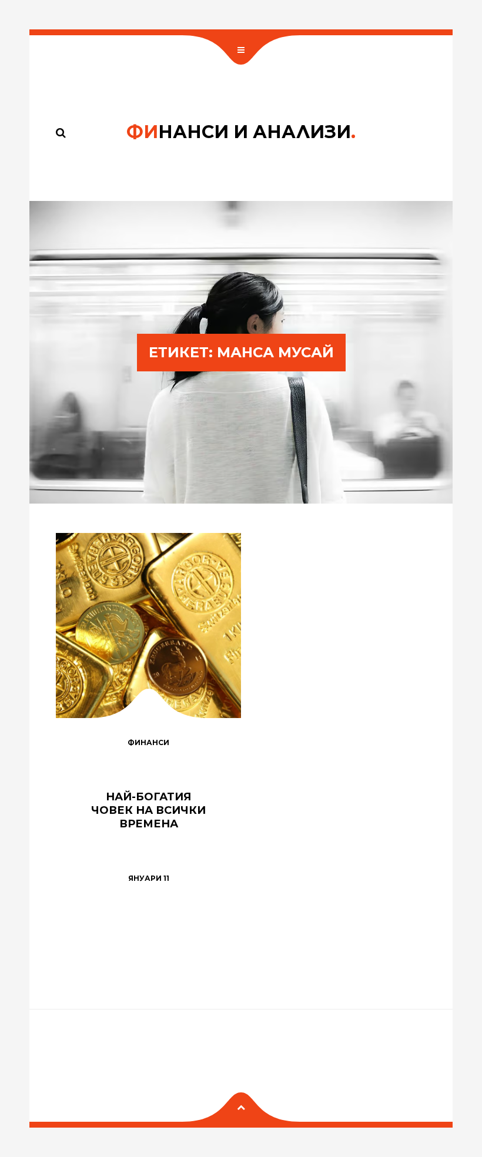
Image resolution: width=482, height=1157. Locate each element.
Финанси (148, 742)
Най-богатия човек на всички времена (148, 810)
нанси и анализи (241, 132)
